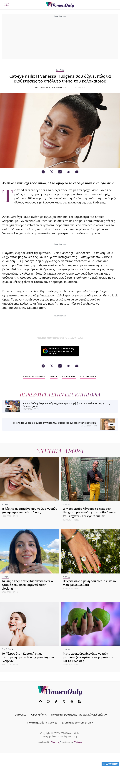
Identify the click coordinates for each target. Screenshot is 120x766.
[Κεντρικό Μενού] (6, 5)
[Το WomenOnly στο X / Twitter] (64, 701)
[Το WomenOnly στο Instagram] (48, 701)
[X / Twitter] (51, 172)
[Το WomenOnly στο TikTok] (56, 701)
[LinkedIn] (60, 172)
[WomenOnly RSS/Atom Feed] (79, 701)
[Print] (77, 172)
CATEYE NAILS (89, 376)
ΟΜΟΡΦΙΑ (7, 649)
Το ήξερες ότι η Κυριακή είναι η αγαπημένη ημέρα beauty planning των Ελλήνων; (28, 657)
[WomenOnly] (60, 4)
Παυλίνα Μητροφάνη (48, 87)
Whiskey (78, 742)
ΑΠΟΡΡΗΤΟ (112, 763)
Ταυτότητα (19, 714)
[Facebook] (43, 172)
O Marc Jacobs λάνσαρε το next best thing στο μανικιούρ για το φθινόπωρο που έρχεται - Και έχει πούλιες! (89, 512)
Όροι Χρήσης (39, 714)
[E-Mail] (68, 172)
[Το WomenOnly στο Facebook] (40, 701)
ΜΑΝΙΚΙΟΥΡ (69, 376)
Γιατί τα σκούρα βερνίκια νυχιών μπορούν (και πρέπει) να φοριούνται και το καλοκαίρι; (88, 657)
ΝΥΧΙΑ (60, 69)
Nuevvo (55, 742)
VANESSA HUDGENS (35, 376)
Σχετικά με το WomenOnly (77, 722)
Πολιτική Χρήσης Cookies (42, 722)
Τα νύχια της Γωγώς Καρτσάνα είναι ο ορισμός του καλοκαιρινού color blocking (27, 584)
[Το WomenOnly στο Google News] (71, 701)
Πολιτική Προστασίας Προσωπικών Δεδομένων (79, 714)
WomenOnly (60, 691)
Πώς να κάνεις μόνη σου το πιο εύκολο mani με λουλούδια (89, 583)
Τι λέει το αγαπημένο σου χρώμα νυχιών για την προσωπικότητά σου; (29, 510)
